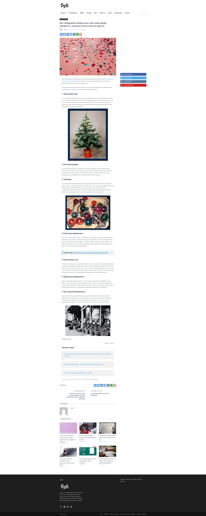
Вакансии (106, 514)
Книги (95, 13)
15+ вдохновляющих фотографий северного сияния (78, 373)
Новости (63, 13)
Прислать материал (141, 514)
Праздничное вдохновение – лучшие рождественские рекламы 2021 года (84, 364)
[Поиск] (144, 13)
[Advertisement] (132, 45)
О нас (101, 514)
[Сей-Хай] (65, 5)
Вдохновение (118, 13)
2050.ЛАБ (65, 379)
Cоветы (110, 13)
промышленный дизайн (90, 379)
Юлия (65, 29)
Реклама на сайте (114, 514)
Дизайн (82, 13)
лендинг (71, 379)
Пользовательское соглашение (127, 514)
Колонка (127, 13)
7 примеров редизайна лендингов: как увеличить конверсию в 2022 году (107, 437)
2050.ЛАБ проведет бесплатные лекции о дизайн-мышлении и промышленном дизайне (107, 461)
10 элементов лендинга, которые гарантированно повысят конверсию (87, 461)
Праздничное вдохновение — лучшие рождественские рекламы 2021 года (87, 437)
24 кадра (88, 13)
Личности (102, 13)
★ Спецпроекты (72, 13)
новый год (79, 379)
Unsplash (111, 343)
